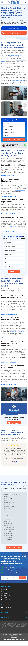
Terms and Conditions (6, 600)
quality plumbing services (17, 80)
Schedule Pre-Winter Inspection (9, 314)
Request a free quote (14, 28)
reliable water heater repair (12, 226)
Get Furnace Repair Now (7, 175)
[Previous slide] (3, 455)
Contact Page (4, 593)
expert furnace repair (20, 190)
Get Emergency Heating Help (8, 384)
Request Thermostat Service (8, 214)
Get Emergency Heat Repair (8, 231)
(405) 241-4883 (15, 32)
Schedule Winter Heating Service (9, 338)
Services (3, 591)
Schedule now (14, 271)
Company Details (5, 595)
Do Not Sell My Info (14, 637)
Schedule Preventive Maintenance (10, 362)
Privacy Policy (4, 597)
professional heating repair (17, 331)
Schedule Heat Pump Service (8, 196)
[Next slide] (24, 455)
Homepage (4, 589)
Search (23, 578)
